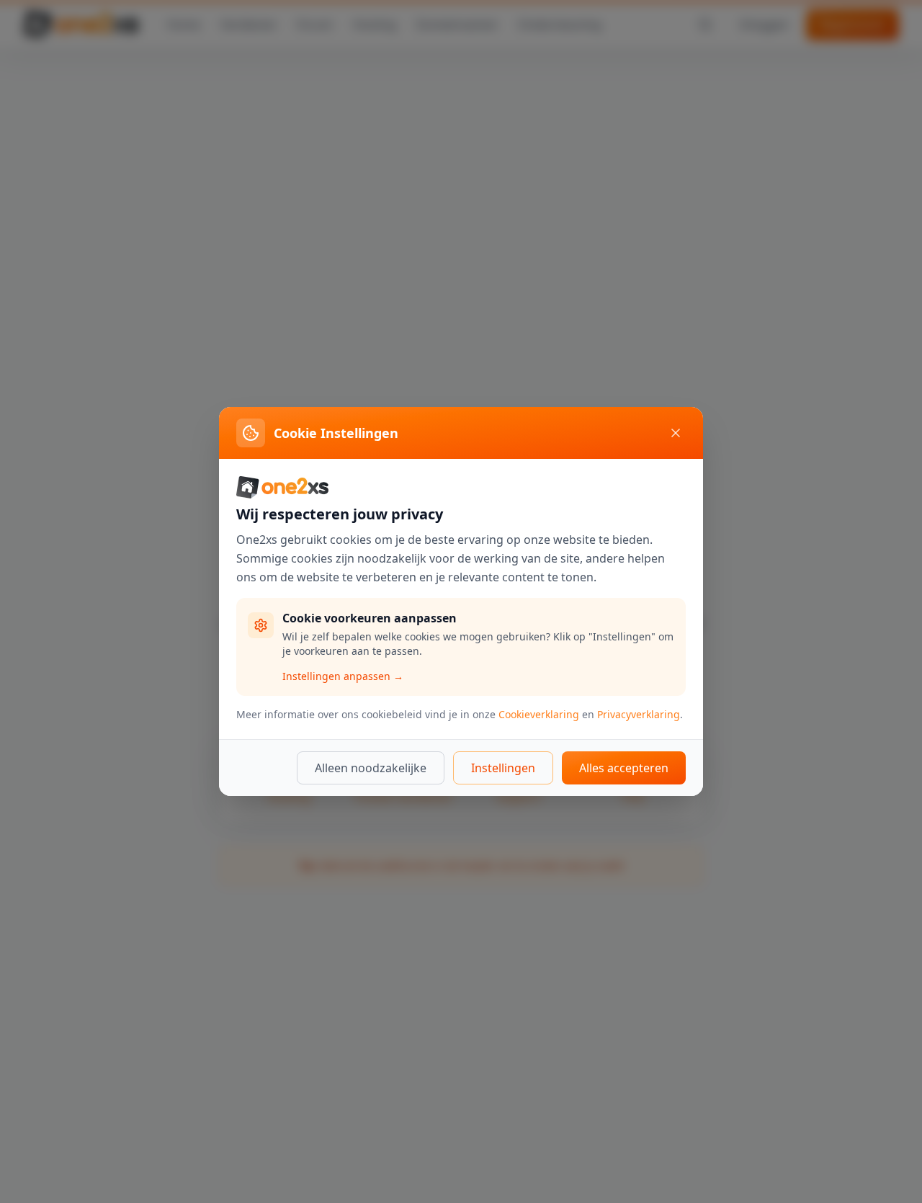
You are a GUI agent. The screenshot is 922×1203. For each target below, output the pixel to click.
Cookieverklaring (538, 714)
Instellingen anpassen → (342, 676)
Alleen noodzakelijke (370, 768)
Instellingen (503, 768)
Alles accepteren (623, 768)
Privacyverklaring (638, 714)
